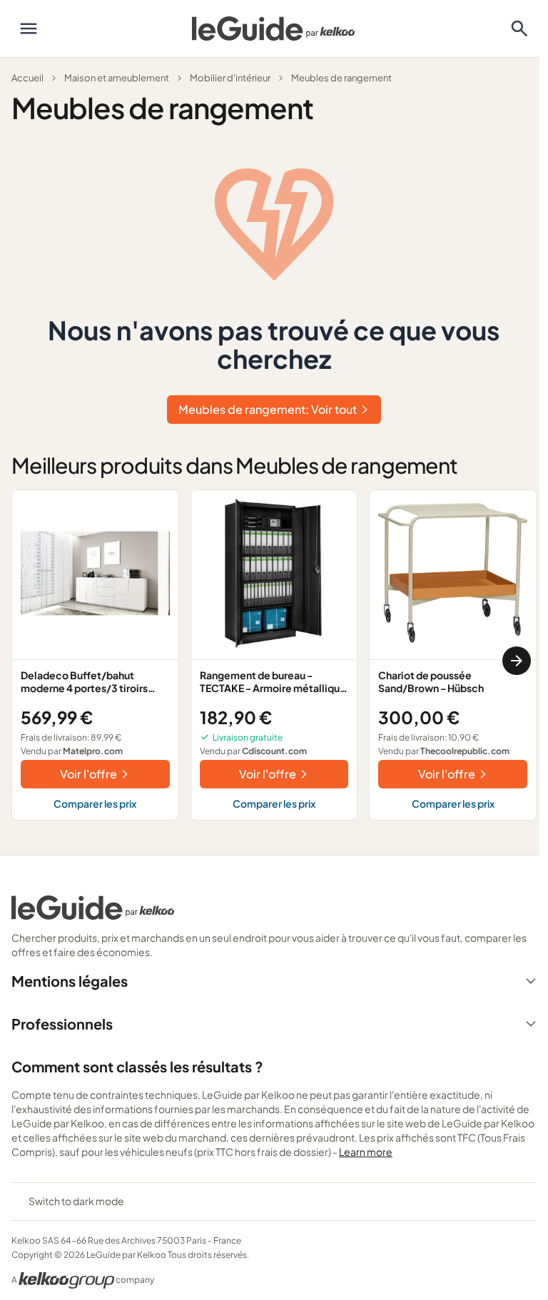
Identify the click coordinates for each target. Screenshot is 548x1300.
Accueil (27, 77)
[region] (274, 661)
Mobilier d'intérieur (230, 77)
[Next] (516, 660)
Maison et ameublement (116, 77)
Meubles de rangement (341, 77)
